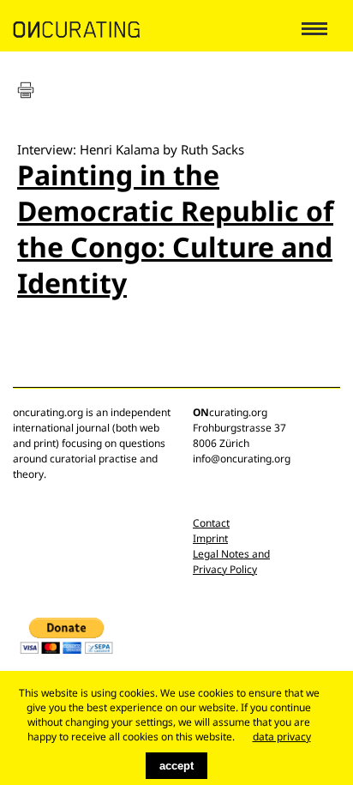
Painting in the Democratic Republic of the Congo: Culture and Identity (175, 228)
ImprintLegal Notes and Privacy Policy (231, 554)
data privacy (282, 736)
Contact (211, 523)
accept (176, 765)
